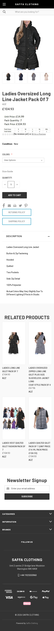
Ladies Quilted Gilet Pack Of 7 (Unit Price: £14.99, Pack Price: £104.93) (40, 448)
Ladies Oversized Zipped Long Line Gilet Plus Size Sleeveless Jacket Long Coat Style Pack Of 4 (40, 376)
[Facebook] (3, 206)
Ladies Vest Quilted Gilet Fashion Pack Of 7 (13, 446)
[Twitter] (20, 206)
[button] (37, 134)
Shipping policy (16, 221)
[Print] (14, 206)
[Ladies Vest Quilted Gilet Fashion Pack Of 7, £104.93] (14, 418)
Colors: (6, 154)
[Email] (9, 206)
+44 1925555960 (28, 575)
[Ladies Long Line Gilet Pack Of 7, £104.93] (14, 343)
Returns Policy (16, 212)
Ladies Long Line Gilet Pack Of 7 (11, 370)
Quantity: (7, 178)
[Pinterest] (25, 206)
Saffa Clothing (32, 623)
